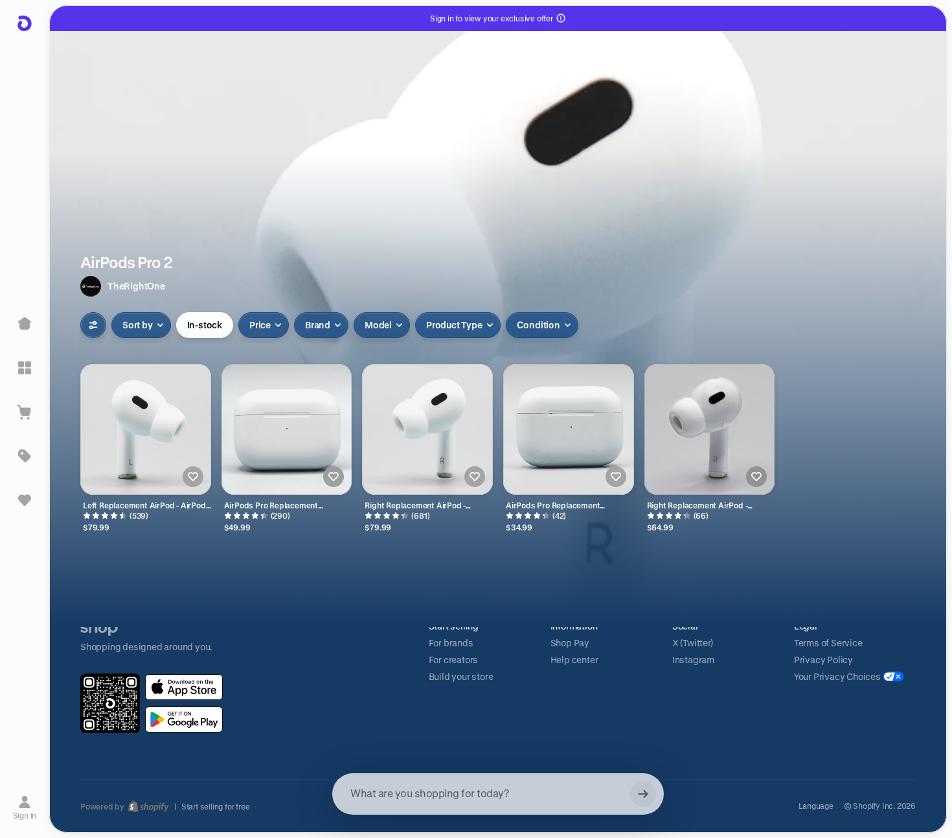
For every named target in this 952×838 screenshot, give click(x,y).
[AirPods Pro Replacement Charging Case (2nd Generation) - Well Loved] (568, 429)
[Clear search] (643, 794)
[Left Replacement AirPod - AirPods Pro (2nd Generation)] (145, 429)
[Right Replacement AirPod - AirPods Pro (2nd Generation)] (427, 429)
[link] (184, 687)
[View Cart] (24, 411)
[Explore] (24, 367)
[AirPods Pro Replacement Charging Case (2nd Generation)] (286, 429)
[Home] (24, 323)
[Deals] (24, 455)
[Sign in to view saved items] (24, 499)
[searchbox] (498, 794)
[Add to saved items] (193, 476)
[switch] (204, 325)
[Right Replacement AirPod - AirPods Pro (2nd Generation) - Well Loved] (709, 429)
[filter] (93, 325)
